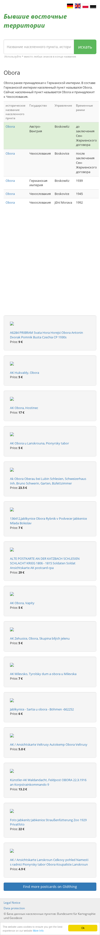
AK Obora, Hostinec (24, 408)
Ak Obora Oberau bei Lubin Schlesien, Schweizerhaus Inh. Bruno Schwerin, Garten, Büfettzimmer (48, 480)
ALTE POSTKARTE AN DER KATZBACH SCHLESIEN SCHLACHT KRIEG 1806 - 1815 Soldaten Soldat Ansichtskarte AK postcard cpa (45, 563)
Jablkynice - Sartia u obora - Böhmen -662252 (42, 709)
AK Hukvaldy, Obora (24, 372)
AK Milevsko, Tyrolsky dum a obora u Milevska (43, 674)
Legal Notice (12, 903)
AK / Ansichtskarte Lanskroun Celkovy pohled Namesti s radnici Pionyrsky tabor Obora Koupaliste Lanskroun (49, 862)
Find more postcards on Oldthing (50, 886)
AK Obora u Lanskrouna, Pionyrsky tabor (39, 443)
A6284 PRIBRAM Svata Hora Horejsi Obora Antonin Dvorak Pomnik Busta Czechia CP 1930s (46, 334)
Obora (10, 126)
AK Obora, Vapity (22, 603)
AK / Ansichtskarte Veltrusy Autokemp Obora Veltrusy (48, 744)
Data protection (14, 908)
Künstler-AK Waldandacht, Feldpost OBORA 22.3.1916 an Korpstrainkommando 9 (48, 782)
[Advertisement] (50, 265)
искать (85, 47)
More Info (38, 930)
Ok (82, 928)
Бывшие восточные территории (35, 21)
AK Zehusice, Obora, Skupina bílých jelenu (40, 638)
